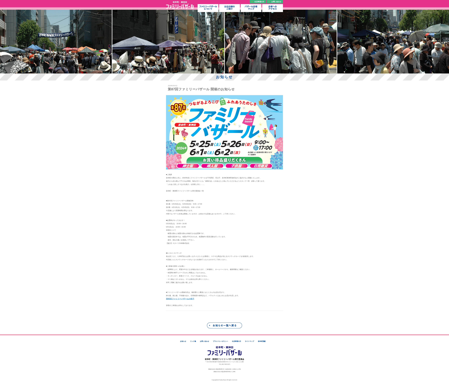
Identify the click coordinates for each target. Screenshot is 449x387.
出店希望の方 (259, 2)
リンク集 (193, 341)
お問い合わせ (276, 2)
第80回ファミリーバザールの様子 (180, 299)
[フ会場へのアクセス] (272, 7)
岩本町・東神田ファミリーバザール (180, 5)
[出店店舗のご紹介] (229, 7)
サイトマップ (249, 341)
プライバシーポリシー (220, 341)
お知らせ (183, 341)
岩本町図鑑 (262, 341)
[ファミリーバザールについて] (208, 7)
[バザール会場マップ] (251, 7)
